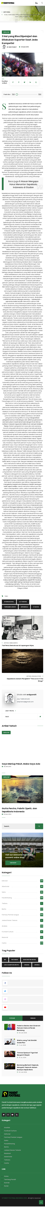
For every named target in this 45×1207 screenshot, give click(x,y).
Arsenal (37, 965)
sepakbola (24, 607)
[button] (5, 73)
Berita (4, 909)
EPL (5, 959)
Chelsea (26, 965)
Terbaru (4, 903)
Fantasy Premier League (10, 915)
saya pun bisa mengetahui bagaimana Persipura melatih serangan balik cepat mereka (22, 484)
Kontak (6, 1183)
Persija (29, 214)
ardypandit (31, 694)
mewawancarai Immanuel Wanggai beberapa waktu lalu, (22, 506)
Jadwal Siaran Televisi (9, 920)
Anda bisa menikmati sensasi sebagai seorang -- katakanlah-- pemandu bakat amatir (22, 299)
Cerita (4, 943)
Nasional (5, 937)
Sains (4, 892)
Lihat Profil (9, 711)
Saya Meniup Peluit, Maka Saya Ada (21, 763)
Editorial (6, 12)
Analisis (4, 926)
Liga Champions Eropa (11, 965)
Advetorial (5, 886)
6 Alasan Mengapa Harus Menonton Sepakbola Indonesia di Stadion (23, 184)
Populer (12, 1018)
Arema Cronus (18, 260)
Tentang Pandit (10, 1179)
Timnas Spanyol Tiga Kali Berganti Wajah (27, 1054)
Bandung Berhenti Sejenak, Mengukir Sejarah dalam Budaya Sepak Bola (28, 1067)
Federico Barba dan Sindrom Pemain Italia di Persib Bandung (28, 1028)
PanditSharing (7, 898)
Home (6, 1176)
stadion (36, 607)
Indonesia (14, 959)
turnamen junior (10, 607)
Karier (6, 1186)
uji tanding (23, 602)
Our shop (13, 863)
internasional (9, 602)
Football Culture (7, 932)
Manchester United (29, 959)
